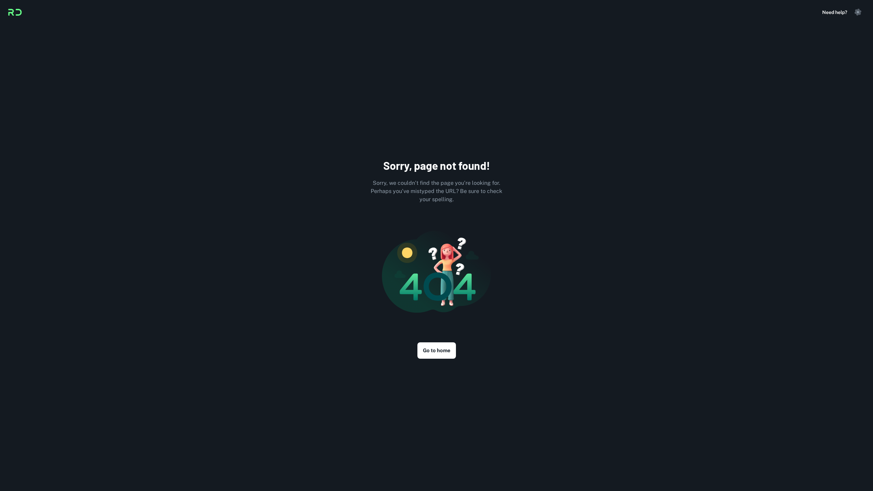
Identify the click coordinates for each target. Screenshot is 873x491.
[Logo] (15, 12)
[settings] (858, 12)
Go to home (436, 350)
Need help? (834, 12)
